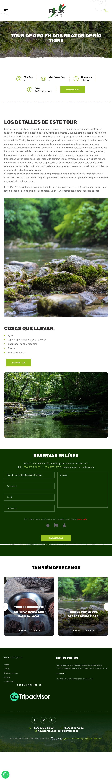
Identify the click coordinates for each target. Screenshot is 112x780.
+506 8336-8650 (31, 467)
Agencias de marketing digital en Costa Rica (82, 738)
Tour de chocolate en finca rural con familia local (29, 611)
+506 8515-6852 (52, 467)
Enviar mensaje (56, 538)
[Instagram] (52, 720)
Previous (4, 607)
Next (108, 607)
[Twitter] (43, 720)
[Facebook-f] (34, 720)
